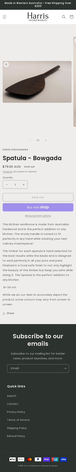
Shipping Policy (17, 428)
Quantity (8, 177)
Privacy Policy (16, 412)
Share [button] (10, 313)
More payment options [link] (38, 215)
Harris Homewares (32, 466)
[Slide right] (46, 140)
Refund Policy (16, 436)
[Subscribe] (65, 368)
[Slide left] (30, 140)
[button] (4, 17)
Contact (12, 404)
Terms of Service (18, 420)
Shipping (7, 171)
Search (11, 396)
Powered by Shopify (49, 466)
